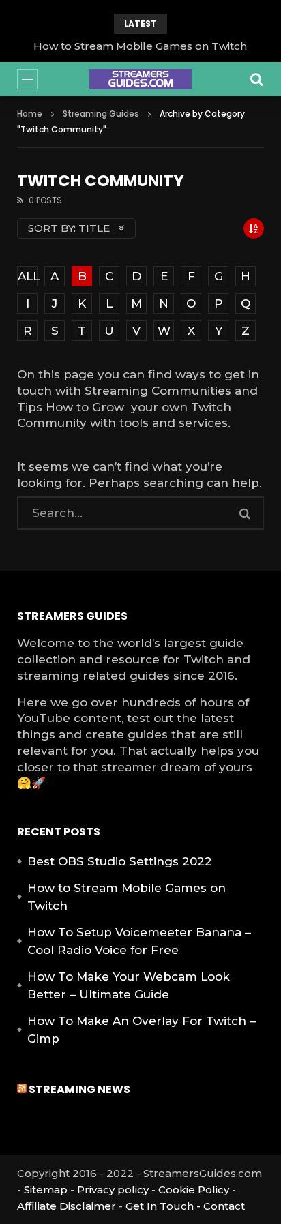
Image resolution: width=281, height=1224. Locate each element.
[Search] (257, 79)
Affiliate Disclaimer (66, 1205)
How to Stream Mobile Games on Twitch (140, 46)
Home (29, 113)
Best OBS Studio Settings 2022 (119, 861)
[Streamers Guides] (140, 79)
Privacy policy (113, 1189)
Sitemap (46, 1189)
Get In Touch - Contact (185, 1205)
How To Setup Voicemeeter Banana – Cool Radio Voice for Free (139, 941)
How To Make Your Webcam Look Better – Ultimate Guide (128, 985)
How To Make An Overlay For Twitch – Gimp (141, 1029)
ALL (28, 276)
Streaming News (79, 1089)
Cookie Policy (193, 1189)
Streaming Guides (101, 113)
